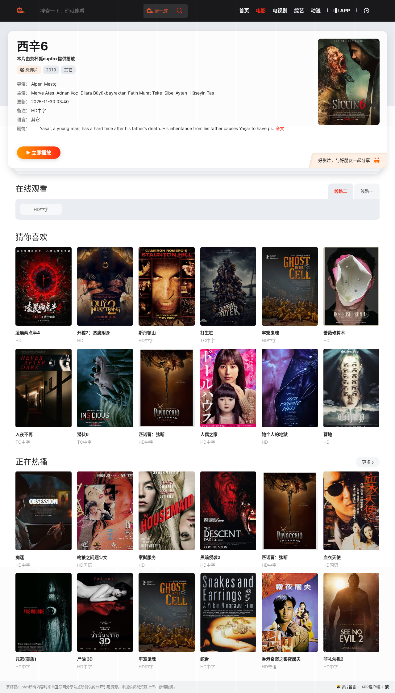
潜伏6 (83, 434)
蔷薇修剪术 (334, 332)
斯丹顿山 (147, 332)
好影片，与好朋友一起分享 (344, 160)
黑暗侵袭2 (210, 557)
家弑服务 (147, 557)
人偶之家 (209, 434)
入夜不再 (24, 434)
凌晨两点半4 (27, 332)
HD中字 (41, 209)
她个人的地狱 (275, 434)
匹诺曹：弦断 (151, 434)
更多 (366, 462)
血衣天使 (332, 557)
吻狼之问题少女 (92, 557)
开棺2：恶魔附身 (93, 332)
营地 (327, 434)
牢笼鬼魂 (270, 332)
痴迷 (19, 557)
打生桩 (206, 332)
